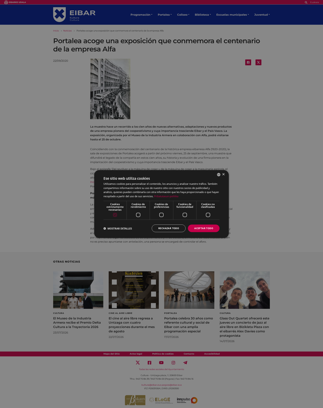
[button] (117, 228)
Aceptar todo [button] (203, 228)
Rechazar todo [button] (168, 228)
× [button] (223, 174)
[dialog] (161, 204)
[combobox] (218, 174)
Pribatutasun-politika (166, 196)
